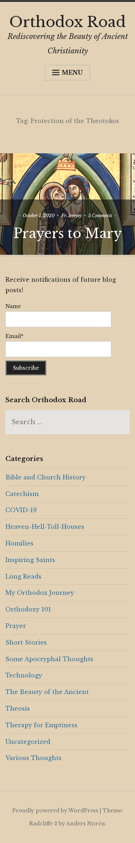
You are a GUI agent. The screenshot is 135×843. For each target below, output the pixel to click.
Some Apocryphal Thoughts (49, 659)
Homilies (19, 543)
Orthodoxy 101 (28, 609)
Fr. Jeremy (71, 215)
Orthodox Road (67, 22)
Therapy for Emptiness (41, 725)
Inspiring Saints (30, 559)
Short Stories (26, 642)
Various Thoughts (33, 757)
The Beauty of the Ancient (47, 691)
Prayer (15, 625)
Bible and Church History (45, 477)
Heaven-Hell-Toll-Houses (44, 526)
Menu (72, 72)
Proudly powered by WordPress (55, 810)
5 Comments (100, 215)
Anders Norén (85, 823)
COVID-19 (21, 510)
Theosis (17, 708)
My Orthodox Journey (39, 592)
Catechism (22, 493)
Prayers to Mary (67, 233)
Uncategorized (27, 741)
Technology (23, 675)
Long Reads (23, 576)
